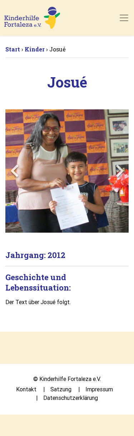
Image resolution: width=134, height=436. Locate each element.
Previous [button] (14, 171)
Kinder (35, 49)
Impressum (99, 389)
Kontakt (26, 389)
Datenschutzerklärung (70, 397)
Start (12, 49)
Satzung (60, 389)
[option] (67, 171)
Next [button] (120, 171)
